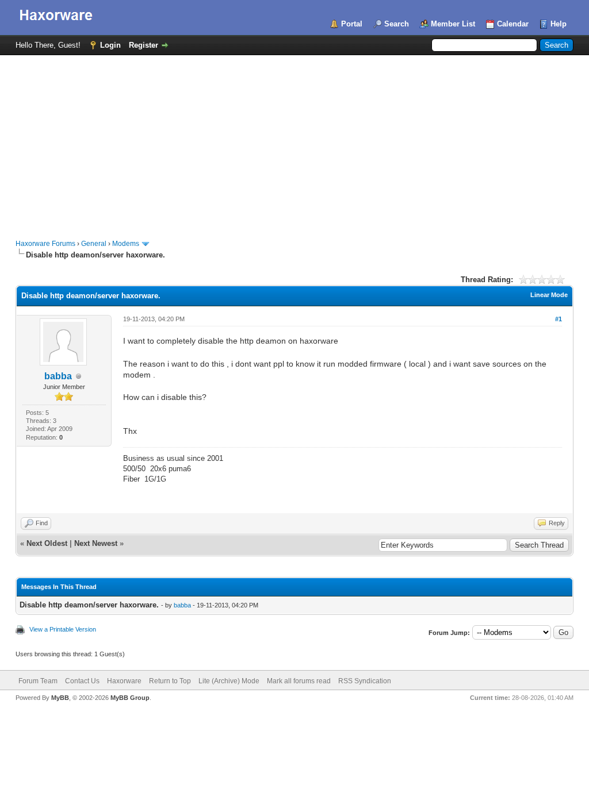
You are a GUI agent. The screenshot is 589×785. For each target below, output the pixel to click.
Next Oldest (46, 543)
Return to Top (170, 681)
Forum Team (38, 681)
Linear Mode (549, 294)
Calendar (513, 24)
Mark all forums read (299, 681)
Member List (453, 24)
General (93, 244)
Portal (351, 24)
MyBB (60, 697)
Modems (125, 244)
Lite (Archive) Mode (228, 681)
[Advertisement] (294, 141)
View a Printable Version (62, 629)
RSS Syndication (364, 681)
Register (143, 45)
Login (110, 45)
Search (396, 24)
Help (558, 24)
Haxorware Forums (45, 244)
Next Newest (95, 543)
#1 (558, 318)
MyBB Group (130, 697)
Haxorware (124, 681)
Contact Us (82, 681)
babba (58, 376)
